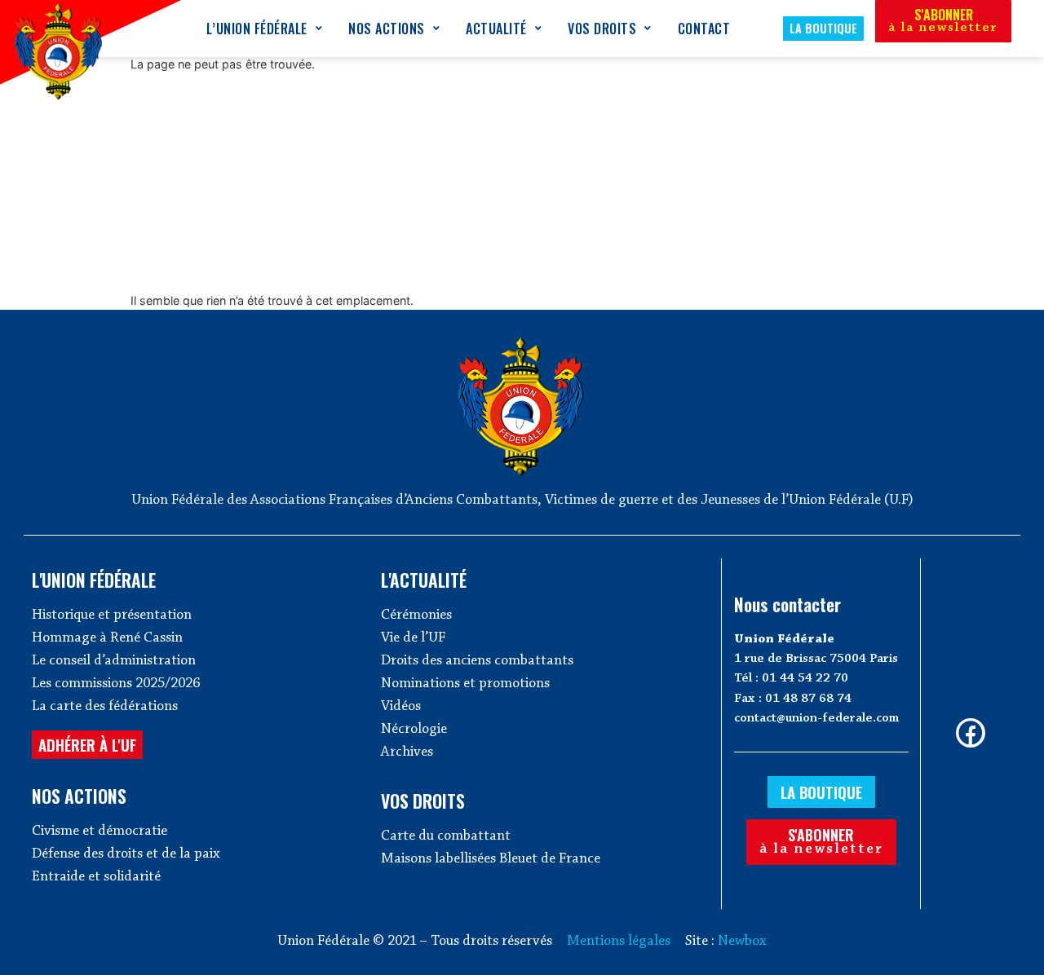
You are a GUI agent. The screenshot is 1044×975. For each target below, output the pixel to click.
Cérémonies (416, 615)
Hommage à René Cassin (107, 638)
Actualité (496, 28)
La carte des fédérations (105, 706)
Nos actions (386, 28)
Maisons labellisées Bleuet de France (490, 859)
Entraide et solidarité (96, 877)
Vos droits (602, 28)
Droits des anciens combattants (477, 661)
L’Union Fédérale (256, 28)
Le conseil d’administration (114, 661)
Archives (407, 752)
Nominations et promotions (465, 684)
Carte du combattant (446, 836)
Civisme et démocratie (99, 831)
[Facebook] (970, 733)
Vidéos (401, 706)
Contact (704, 28)
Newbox (742, 941)
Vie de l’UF (413, 638)
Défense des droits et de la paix (126, 854)
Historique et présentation (112, 615)
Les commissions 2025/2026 (116, 684)
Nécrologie (414, 729)
